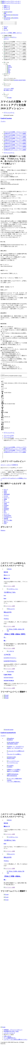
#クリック (6, 514)
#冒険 (5, 499)
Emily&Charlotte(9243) (8, 732)
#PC (5, 511)
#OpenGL (6, 509)
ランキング (7, 9)
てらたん (6, 615)
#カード (6, 489)
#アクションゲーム (9, 112)
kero (5, 595)
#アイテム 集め (8, 520)
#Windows (6, 508)
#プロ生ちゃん (8, 517)
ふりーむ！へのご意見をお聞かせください (15, 1039)
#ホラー (6, 26)
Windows (3, 530)
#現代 (5, 491)
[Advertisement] (14, 546)
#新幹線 (6, 518)
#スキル (6, 496)
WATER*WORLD (8, 677)
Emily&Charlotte (6, 118)
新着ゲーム (7, 5)
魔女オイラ (7, 575)
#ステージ (6, 497)
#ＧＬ (5, 512)
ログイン (19, 32)
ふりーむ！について (9, 1033)
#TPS (5, 523)
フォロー (3, 121)
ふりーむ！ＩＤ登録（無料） (9, 32)
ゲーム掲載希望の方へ (10, 1038)
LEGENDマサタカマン (10, 657)
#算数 (5, 503)
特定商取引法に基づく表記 (11, 1031)
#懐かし (6, 522)
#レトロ (6, 30)
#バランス (6, 502)
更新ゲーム (7, 7)
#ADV (5, 506)
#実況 (5, 492)
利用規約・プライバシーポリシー (13, 1029)
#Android (6, 505)
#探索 (5, 28)
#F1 (5, 500)
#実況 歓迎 (7, 494)
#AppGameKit (7, 515)
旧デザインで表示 (9, 1034)
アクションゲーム (9, 437)
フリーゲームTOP (9, 435)
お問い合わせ (7, 1036)
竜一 (5, 637)
